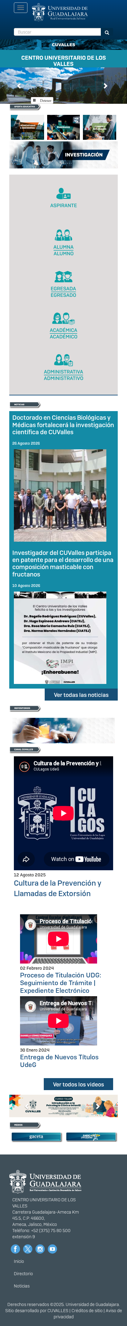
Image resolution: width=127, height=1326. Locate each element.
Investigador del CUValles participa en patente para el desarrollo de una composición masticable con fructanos (62, 563)
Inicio (19, 1261)
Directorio (23, 1273)
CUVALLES (57, 1310)
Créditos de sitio (87, 1310)
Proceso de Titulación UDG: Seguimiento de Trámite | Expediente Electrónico (60, 983)
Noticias (22, 1286)
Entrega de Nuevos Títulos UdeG (59, 1061)
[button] (19, 85)
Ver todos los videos (78, 1084)
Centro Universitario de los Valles (63, 59)
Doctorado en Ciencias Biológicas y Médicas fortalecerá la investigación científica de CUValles (63, 425)
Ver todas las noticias (81, 694)
